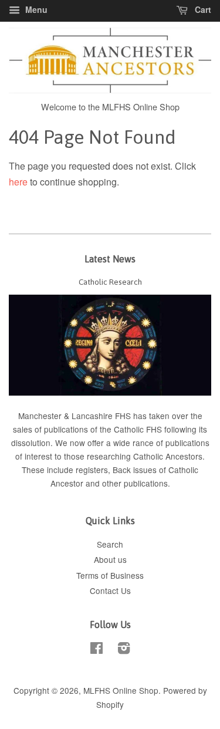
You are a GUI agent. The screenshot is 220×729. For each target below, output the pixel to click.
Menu (35, 9)
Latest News (110, 259)
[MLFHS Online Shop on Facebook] (96, 650)
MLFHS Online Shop (120, 690)
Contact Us (110, 590)
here (18, 181)
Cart (201, 9)
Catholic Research (110, 281)
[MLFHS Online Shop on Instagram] (123, 650)
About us (110, 559)
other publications (135, 483)
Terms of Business (110, 575)
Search (110, 544)
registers (92, 469)
